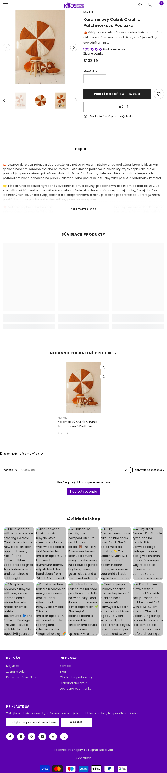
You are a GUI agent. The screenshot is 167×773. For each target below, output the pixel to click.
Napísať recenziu (83, 491)
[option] (40, 47)
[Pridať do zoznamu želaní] (103, 367)
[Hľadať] (140, 5)
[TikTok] (42, 736)
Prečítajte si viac (83, 209)
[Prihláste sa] (150, 5)
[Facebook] (10, 736)
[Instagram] (21, 736)
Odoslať (76, 722)
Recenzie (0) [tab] (10, 469)
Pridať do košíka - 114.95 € (118, 94)
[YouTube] (53, 736)
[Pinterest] (31, 736)
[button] (6, 47)
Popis (80, 148)
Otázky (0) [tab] (28, 469)
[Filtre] (126, 470)
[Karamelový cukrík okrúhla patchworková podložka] (83, 387)
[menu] (5, 5)
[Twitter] (64, 736)
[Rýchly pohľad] (103, 376)
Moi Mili (88, 12)
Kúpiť (123, 107)
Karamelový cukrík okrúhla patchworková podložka (78, 424)
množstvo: (91, 71)
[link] (159, 94)
